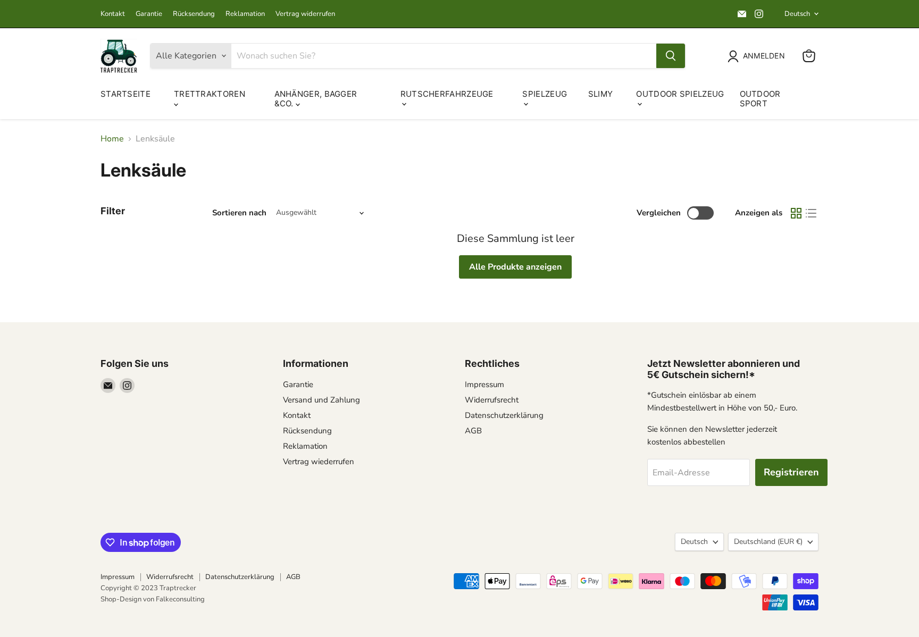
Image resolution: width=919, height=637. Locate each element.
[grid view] (796, 213)
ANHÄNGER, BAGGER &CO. (315, 98)
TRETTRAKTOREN (209, 94)
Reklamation (245, 14)
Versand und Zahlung (321, 400)
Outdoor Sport (760, 98)
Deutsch (797, 14)
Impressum (484, 384)
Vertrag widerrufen (305, 14)
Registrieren (791, 472)
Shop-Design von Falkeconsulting (153, 599)
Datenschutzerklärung (504, 415)
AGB (473, 430)
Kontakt (113, 14)
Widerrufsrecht (492, 400)
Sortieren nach (239, 212)
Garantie (149, 14)
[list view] (811, 213)
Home (112, 139)
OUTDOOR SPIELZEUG (680, 94)
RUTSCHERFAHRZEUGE (447, 94)
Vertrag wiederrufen (318, 461)
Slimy (600, 94)
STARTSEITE (126, 94)
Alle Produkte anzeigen (515, 267)
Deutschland (768, 542)
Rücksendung (194, 14)
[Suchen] (670, 56)
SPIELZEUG (544, 94)
